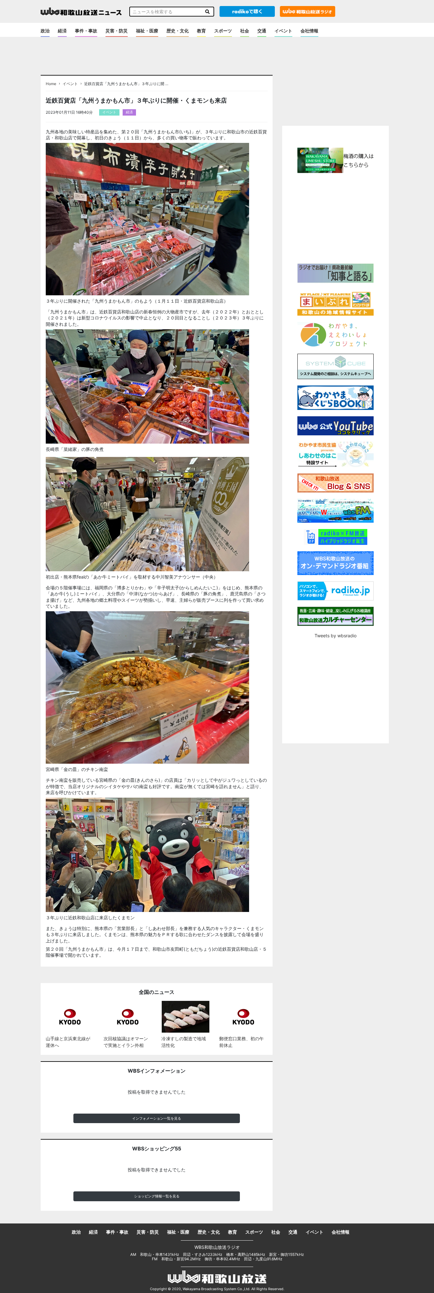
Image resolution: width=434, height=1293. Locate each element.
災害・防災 (116, 30)
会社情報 (309, 30)
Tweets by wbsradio (335, 635)
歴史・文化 (177, 30)
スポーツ (223, 30)
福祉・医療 (147, 30)
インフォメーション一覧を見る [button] (156, 1118)
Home (51, 84)
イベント (283, 30)
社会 (244, 30)
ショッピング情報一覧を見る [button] (157, 1196)
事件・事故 (86, 30)
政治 (45, 30)
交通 (261, 30)
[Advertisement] (335, 217)
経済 (62, 30)
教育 (201, 30)
